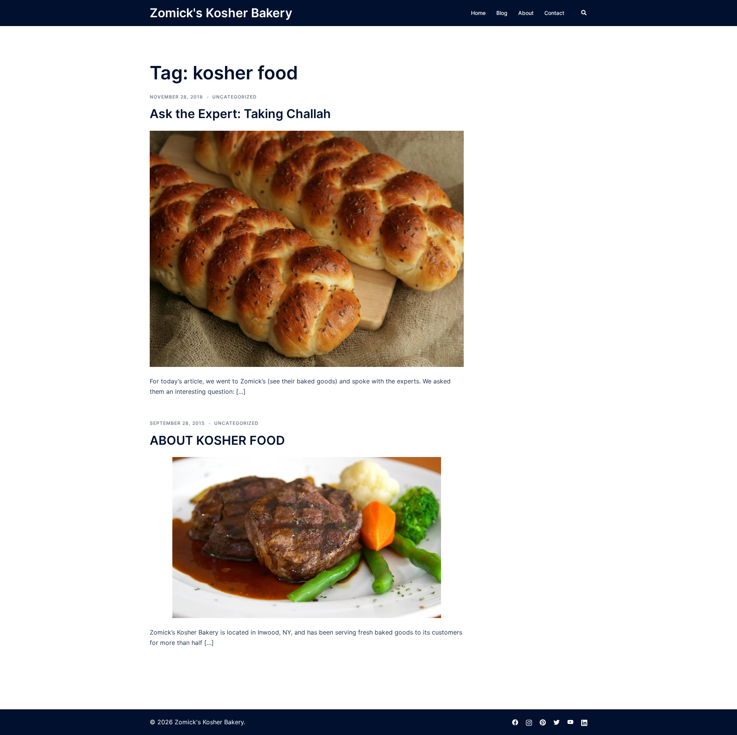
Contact (554, 13)
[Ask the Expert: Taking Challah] (307, 248)
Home (478, 13)
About (526, 13)
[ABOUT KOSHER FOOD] (306, 537)
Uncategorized (234, 97)
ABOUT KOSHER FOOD (217, 440)
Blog (501, 13)
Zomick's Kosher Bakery (221, 12)
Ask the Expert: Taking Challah (240, 113)
